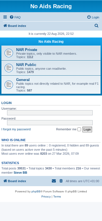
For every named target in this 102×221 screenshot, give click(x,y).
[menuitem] (15, 17)
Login (6, 103)
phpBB (36, 191)
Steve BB (20, 172)
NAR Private (26, 50)
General (23, 80)
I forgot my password (16, 129)
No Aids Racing (51, 42)
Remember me (66, 129)
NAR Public (26, 65)
